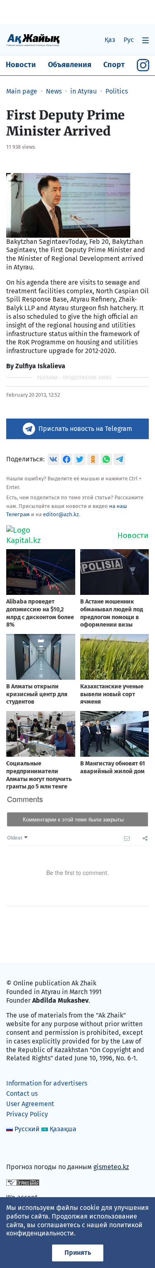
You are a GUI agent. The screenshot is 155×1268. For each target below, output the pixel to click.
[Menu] (145, 40)
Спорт (114, 64)
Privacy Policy (27, 1114)
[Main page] (33, 40)
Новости (21, 64)
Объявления (69, 64)
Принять (77, 1252)
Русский (27, 1129)
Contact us (22, 1093)
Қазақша (63, 1129)
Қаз (110, 40)
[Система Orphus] (22, 1182)
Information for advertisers (46, 1083)
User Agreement (30, 1104)
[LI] (24, 1149)
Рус (129, 40)
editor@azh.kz (61, 514)
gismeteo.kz (111, 1167)
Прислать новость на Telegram (85, 429)
